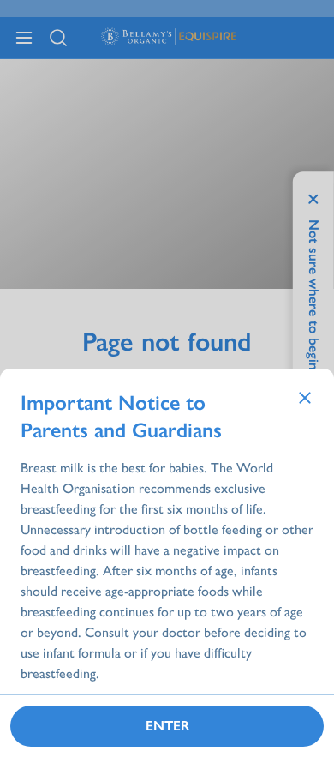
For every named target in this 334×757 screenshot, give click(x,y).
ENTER (167, 726)
